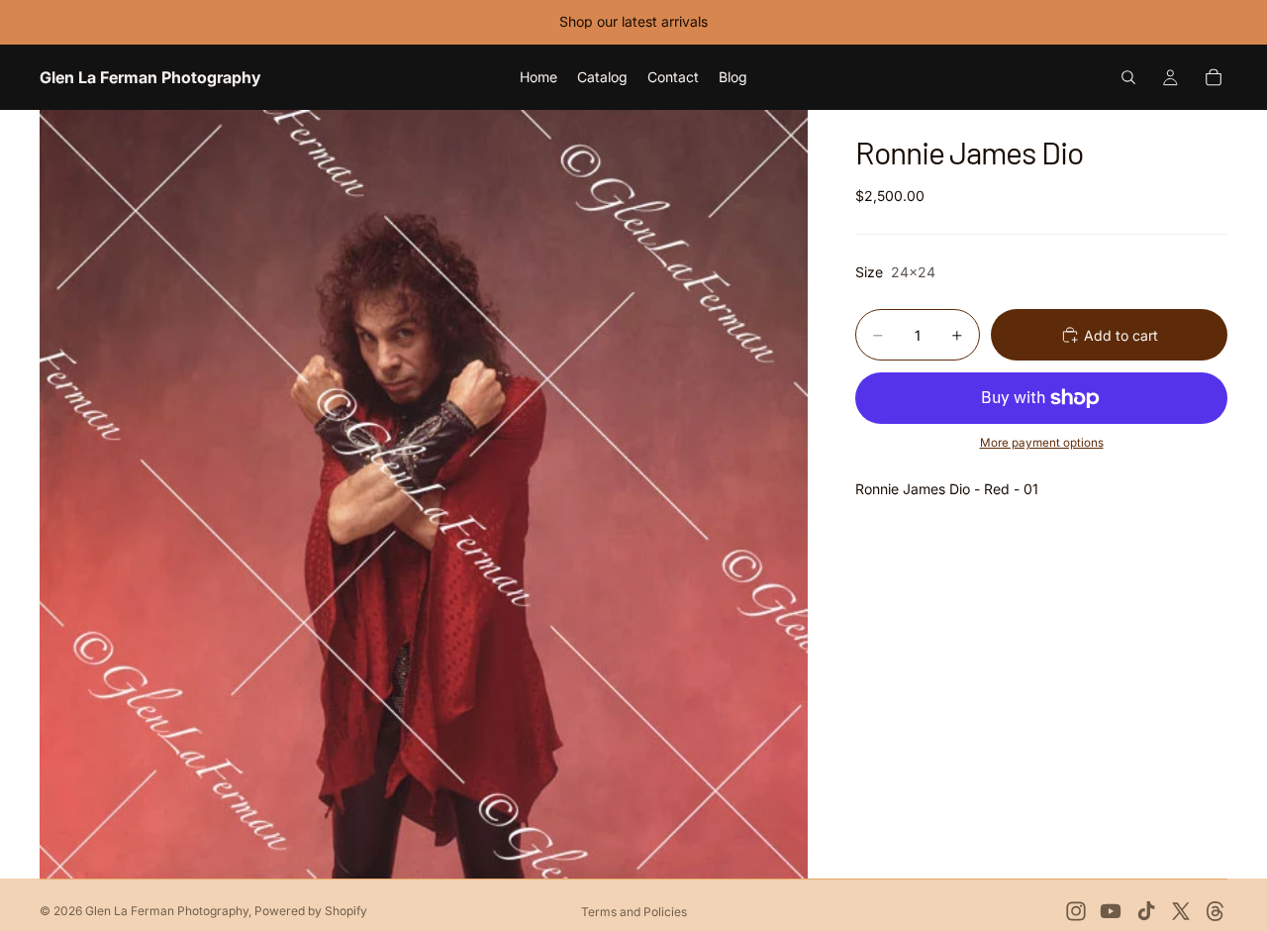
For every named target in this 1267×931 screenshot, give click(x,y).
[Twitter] (1181, 911)
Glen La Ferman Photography (166, 910)
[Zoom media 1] (424, 494)
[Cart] (1213, 77)
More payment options (1042, 443)
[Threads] (1215, 911)
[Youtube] (1110, 911)
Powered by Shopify (310, 910)
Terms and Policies (634, 911)
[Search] (1128, 77)
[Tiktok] (1146, 911)
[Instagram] (1076, 911)
